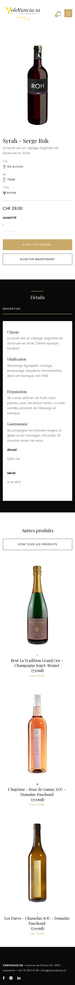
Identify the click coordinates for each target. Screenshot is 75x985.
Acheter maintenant (37, 259)
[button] (59, 13)
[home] (28, 13)
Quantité (9, 218)
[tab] (37, 309)
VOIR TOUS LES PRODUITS (37, 544)
